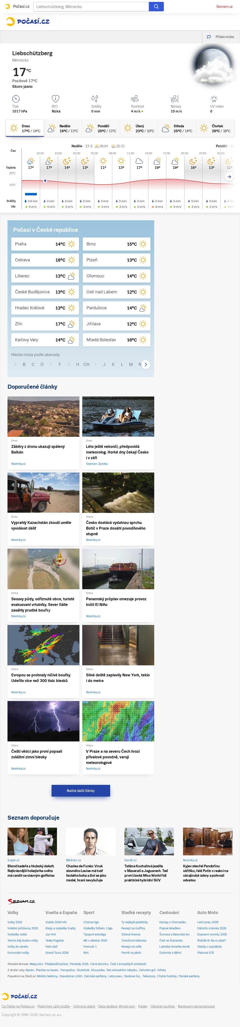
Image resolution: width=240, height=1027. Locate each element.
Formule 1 (90, 946)
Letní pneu (115, 976)
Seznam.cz (224, 6)
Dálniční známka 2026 (211, 928)
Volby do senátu (18, 946)
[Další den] (229, 176)
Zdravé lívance (130, 934)
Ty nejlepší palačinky (134, 922)
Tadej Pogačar (54, 940)
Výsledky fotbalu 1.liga (97, 928)
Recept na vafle (131, 946)
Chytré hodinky (167, 976)
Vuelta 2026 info (56, 922)
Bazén (30, 970)
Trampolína (67, 970)
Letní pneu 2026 (207, 922)
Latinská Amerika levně (174, 946)
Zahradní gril (147, 970)
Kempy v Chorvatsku (172, 922)
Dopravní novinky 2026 (212, 934)
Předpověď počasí (56, 964)
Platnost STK (205, 952)
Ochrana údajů (84, 1006)
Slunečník (83, 970)
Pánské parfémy (189, 976)
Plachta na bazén (47, 970)
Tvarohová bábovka (133, 940)
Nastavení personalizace (196, 1006)
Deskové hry (132, 976)
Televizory (148, 976)
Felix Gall (51, 946)
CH (86, 364)
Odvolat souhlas (162, 1006)
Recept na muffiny (133, 928)
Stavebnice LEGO (71, 976)
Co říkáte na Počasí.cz (18, 1006)
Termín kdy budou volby (23, 940)
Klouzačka (98, 970)
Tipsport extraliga (94, 934)
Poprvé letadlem (170, 928)
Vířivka (161, 970)
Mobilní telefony (47, 976)
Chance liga (91, 922)
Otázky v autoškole (209, 946)
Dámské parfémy (95, 976)
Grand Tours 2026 (56, 952)
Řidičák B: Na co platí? (211, 940)
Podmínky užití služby (54, 1006)
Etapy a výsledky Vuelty (60, 928)
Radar (142, 1006)
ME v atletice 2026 (95, 940)
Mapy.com (36, 964)
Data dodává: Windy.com (116, 1006)
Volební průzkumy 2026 (23, 928)
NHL (86, 952)
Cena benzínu (99, 964)
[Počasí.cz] (27, 21)
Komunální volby (18, 952)
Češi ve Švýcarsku (171, 940)
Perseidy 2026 (79, 964)
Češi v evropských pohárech (128, 964)
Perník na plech (131, 952)
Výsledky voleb (17, 934)
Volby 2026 (15, 922)
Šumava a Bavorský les (174, 934)
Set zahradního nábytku (121, 970)
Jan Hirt (50, 934)
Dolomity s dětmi (170, 952)
